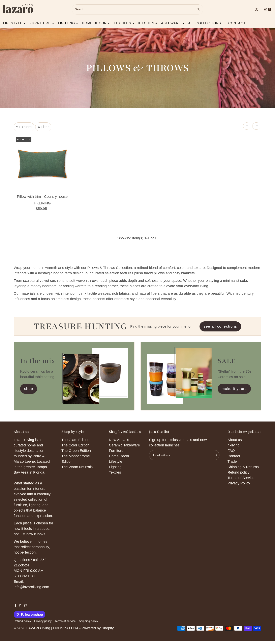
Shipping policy (88, 621)
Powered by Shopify (98, 628)
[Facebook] (15, 606)
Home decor (94, 23)
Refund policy (238, 472)
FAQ (231, 451)
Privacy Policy (238, 483)
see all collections (220, 326)
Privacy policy (43, 621)
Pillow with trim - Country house (42, 197)
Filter (45, 127)
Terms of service (65, 621)
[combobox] (137, 9)
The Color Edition (75, 445)
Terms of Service (240, 478)
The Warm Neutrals (77, 467)
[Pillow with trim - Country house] (42, 164)
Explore (25, 127)
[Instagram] (25, 606)
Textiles (122, 23)
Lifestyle (13, 23)
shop (28, 389)
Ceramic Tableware (124, 445)
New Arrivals (119, 440)
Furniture (40, 23)
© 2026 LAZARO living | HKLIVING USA (46, 628)
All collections (204, 23)
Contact (237, 23)
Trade (232, 461)
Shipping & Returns (243, 467)
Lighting (66, 23)
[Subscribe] (214, 455)
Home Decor (119, 456)
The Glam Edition (75, 440)
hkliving (233, 445)
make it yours (234, 389)
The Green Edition (76, 451)
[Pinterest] (20, 606)
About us (234, 440)
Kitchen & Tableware (159, 23)
